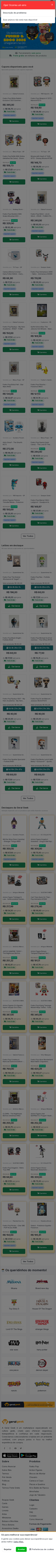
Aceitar (21, 1549)
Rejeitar (7, 1549)
